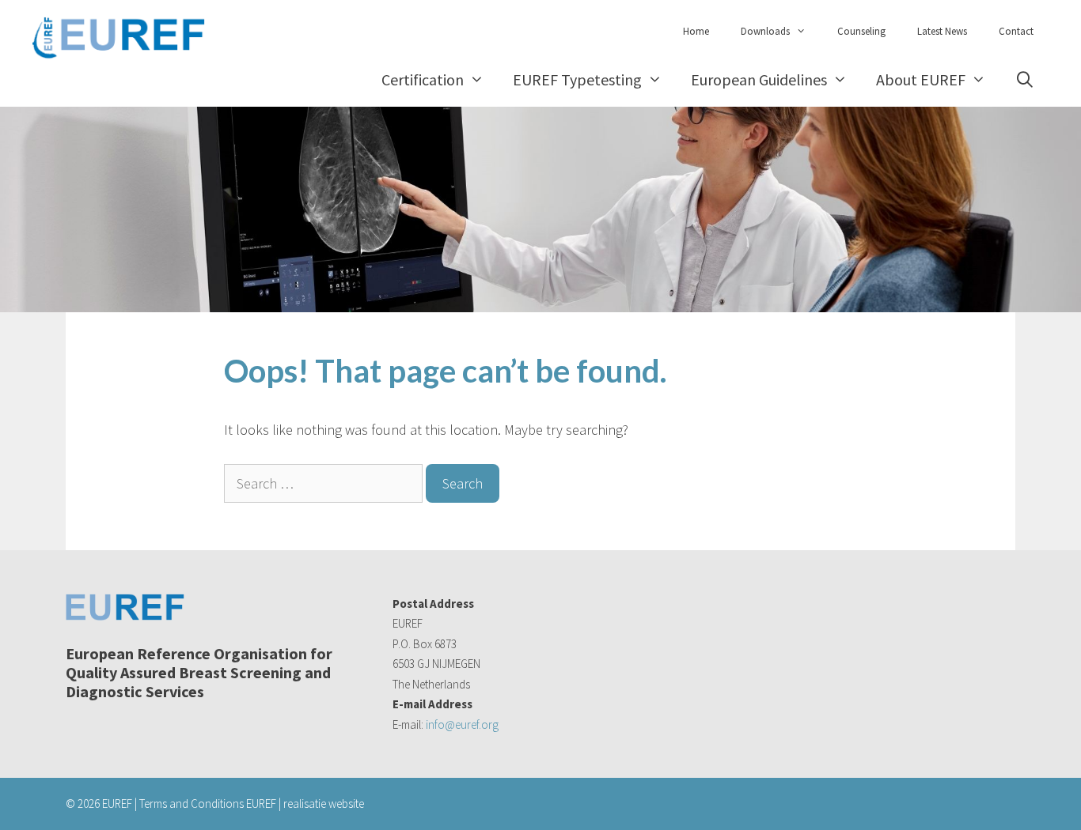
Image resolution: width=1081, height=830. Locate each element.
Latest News (942, 31)
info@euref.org (462, 724)
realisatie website (323, 803)
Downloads (765, 31)
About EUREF (920, 79)
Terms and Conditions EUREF (207, 803)
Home (696, 31)
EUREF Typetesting (577, 79)
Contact (1016, 31)
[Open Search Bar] (1024, 79)
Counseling (861, 31)
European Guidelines (759, 79)
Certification (422, 79)
